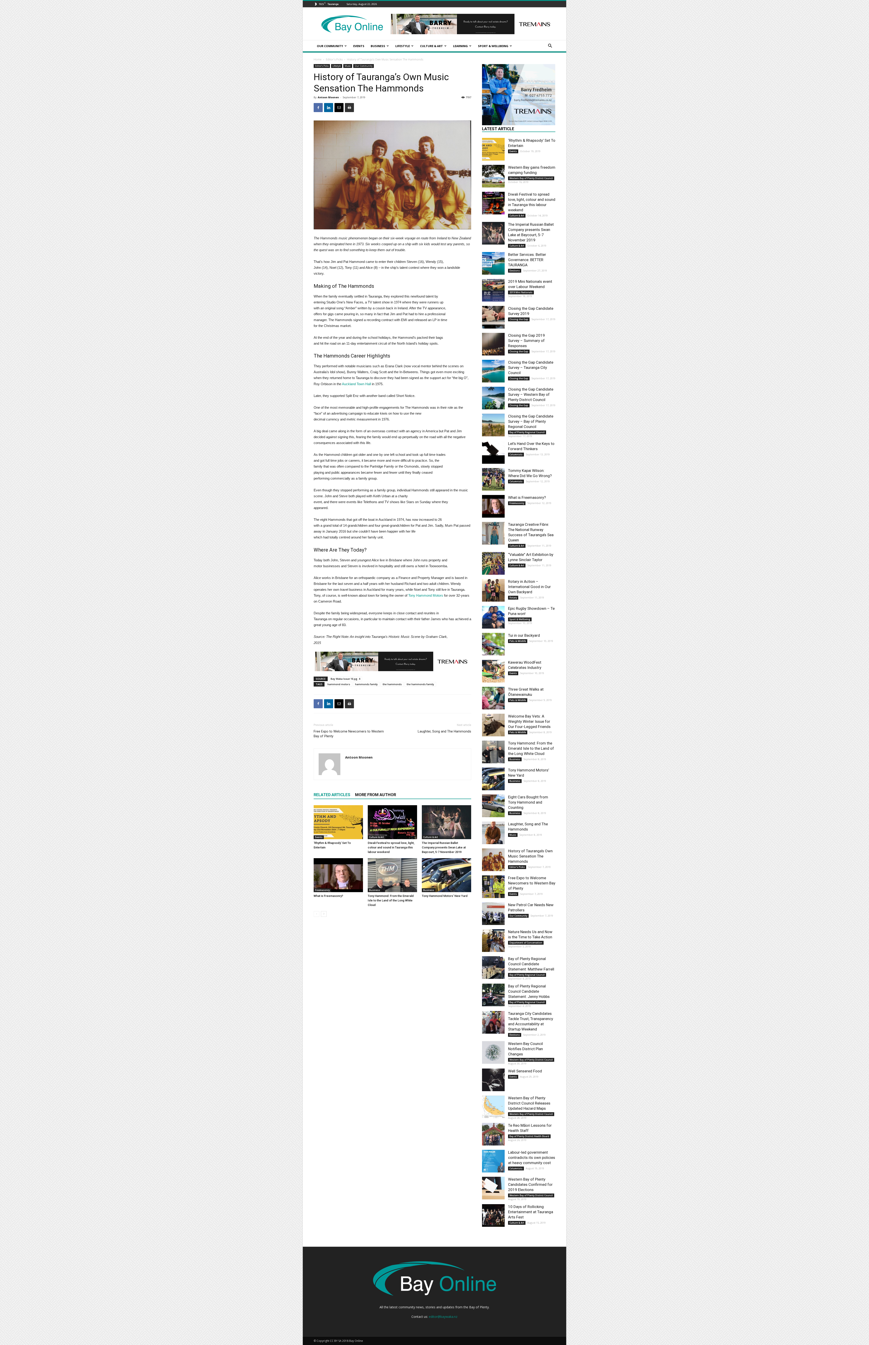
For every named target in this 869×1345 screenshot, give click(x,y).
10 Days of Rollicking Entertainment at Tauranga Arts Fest (530, 1211)
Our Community (330, 46)
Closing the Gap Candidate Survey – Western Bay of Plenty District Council (530, 394)
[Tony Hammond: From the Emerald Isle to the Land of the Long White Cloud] (392, 875)
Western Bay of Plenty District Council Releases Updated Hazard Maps (529, 1103)
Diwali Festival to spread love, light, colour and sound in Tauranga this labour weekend (391, 847)
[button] (549, 46)
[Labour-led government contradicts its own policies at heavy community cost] (493, 1161)
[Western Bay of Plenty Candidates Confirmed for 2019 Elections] (493, 1188)
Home (318, 59)
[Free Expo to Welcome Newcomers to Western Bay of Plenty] (493, 886)
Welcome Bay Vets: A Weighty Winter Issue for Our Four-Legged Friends (529, 721)
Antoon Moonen (328, 97)
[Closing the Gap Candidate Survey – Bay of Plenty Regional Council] (493, 425)
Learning (460, 46)
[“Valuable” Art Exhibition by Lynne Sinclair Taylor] (493, 563)
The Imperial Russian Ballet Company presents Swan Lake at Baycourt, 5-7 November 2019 (444, 847)
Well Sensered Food (525, 1071)
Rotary (513, 597)
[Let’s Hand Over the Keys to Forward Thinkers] (493, 452)
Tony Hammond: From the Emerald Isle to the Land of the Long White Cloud (391, 900)
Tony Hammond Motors (426, 595)
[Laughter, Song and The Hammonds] (493, 832)
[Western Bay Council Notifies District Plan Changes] (493, 1052)
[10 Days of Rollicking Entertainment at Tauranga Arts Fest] (493, 1215)
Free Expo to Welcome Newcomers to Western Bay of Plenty (349, 733)
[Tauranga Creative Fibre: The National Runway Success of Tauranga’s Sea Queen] (493, 533)
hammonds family (366, 684)
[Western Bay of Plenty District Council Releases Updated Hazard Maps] (493, 1106)
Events (358, 46)
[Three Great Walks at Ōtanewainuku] (493, 698)
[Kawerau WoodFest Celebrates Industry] (493, 671)
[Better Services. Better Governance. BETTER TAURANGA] (493, 263)
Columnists (516, 454)
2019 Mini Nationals (520, 292)
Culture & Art (431, 46)
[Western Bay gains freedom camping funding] (493, 176)
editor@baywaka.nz (443, 1316)
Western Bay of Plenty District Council (531, 178)
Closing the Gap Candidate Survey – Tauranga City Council (530, 367)
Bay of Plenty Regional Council (527, 432)
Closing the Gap (518, 319)
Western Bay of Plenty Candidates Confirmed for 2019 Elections (530, 1184)
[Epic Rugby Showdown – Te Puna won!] (493, 617)
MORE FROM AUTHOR (375, 794)
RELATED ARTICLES (332, 794)
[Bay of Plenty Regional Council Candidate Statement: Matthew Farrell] (493, 967)
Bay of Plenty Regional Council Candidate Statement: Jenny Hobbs (529, 991)
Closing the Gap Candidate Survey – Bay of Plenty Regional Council (530, 421)
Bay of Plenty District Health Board (529, 1136)
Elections (514, 270)
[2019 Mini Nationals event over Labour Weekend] (493, 290)
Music (348, 65)
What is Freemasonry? (328, 896)
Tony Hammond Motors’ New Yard (445, 896)
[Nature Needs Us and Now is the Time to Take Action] (493, 940)
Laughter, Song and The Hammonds (444, 731)
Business (378, 46)
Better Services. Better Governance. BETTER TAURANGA (527, 259)
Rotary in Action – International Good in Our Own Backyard (529, 586)
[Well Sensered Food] (493, 1080)
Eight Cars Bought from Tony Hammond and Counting (528, 802)
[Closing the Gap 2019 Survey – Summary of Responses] (493, 344)
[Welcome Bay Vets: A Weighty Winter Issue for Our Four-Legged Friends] (493, 725)
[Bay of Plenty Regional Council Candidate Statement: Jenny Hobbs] (493, 995)
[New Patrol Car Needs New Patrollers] (493, 913)
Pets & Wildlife (517, 641)
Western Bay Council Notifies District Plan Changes (525, 1048)
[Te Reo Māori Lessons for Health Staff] (493, 1134)
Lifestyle (402, 46)
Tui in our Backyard (524, 635)
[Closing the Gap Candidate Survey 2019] (493, 317)
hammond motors (338, 684)
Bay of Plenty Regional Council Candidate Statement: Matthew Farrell (531, 963)
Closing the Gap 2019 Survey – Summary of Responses (526, 340)
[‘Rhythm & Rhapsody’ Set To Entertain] (338, 822)
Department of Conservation (525, 942)
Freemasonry (322, 890)
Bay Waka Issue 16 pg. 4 (345, 678)
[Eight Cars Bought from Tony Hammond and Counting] (493, 806)
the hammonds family (420, 684)
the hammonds (392, 684)
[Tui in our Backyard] (493, 644)
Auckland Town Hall (356, 384)
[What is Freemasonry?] (338, 875)
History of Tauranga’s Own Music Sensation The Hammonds (530, 856)
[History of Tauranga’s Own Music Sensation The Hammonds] (493, 859)
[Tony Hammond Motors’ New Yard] (446, 875)
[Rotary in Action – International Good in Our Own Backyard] (493, 590)
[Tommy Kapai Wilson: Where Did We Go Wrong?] (493, 479)
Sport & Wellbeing (493, 46)
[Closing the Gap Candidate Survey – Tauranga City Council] (493, 371)
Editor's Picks (334, 59)
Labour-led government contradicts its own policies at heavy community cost (531, 1157)
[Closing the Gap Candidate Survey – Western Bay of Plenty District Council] (493, 398)
